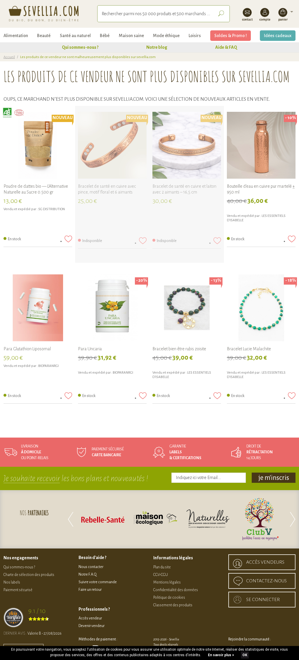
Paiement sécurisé (18, 590)
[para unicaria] (112, 308)
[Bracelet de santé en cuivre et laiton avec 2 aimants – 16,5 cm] (186, 146)
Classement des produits (172, 605)
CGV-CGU (160, 575)
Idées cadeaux (277, 35)
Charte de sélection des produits (29, 575)
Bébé (104, 35)
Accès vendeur (90, 618)
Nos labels (12, 582)
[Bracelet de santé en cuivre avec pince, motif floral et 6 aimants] (112, 146)
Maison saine (131, 35)
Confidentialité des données (175, 590)
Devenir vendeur (92, 626)
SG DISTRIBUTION (51, 209)
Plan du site (162, 567)
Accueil (9, 57)
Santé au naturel (75, 35)
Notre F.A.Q (88, 574)
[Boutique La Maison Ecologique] (263, 519)
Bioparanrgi (48, 366)
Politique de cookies (169, 597)
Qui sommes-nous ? (80, 47)
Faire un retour (90, 590)
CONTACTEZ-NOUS (266, 581)
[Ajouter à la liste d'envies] (68, 239)
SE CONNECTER (263, 599)
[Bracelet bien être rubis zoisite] (186, 308)
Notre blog (156, 47)
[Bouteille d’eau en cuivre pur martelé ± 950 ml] (261, 146)
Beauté (44, 35)
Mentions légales (167, 582)
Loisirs (195, 35)
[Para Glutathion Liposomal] (38, 308)
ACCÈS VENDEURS (265, 562)
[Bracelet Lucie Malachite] (261, 308)
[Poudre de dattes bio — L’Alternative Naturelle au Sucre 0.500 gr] (38, 146)
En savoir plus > (221, 655)
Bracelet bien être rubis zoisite (179, 348)
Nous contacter (91, 567)
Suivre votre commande (98, 582)
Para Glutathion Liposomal (27, 348)
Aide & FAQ (226, 47)
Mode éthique (166, 35)
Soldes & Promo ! (230, 35)
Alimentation (16, 35)
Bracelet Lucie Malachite (249, 348)
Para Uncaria (90, 348)
